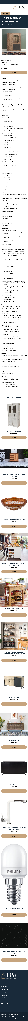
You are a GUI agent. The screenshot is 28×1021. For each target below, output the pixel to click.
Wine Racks (21, 58)
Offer (4, 998)
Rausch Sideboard (14, 697)
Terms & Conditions (14, 1017)
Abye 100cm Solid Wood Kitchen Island (14, 608)
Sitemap (14, 1018)
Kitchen (9, 58)
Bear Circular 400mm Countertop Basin (14, 520)
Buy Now (14, 72)
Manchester (4, 1)
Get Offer (5, 13)
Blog (3, 1017)
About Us (5, 992)
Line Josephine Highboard (14, 431)
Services (5, 995)
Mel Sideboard (14, 784)
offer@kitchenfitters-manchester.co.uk (19, 1)
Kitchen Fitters (6, 989)
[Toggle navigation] (2, 7)
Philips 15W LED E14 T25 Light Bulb (14, 908)
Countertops (15, 58)
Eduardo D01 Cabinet (14, 741)
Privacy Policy (23, 1017)
